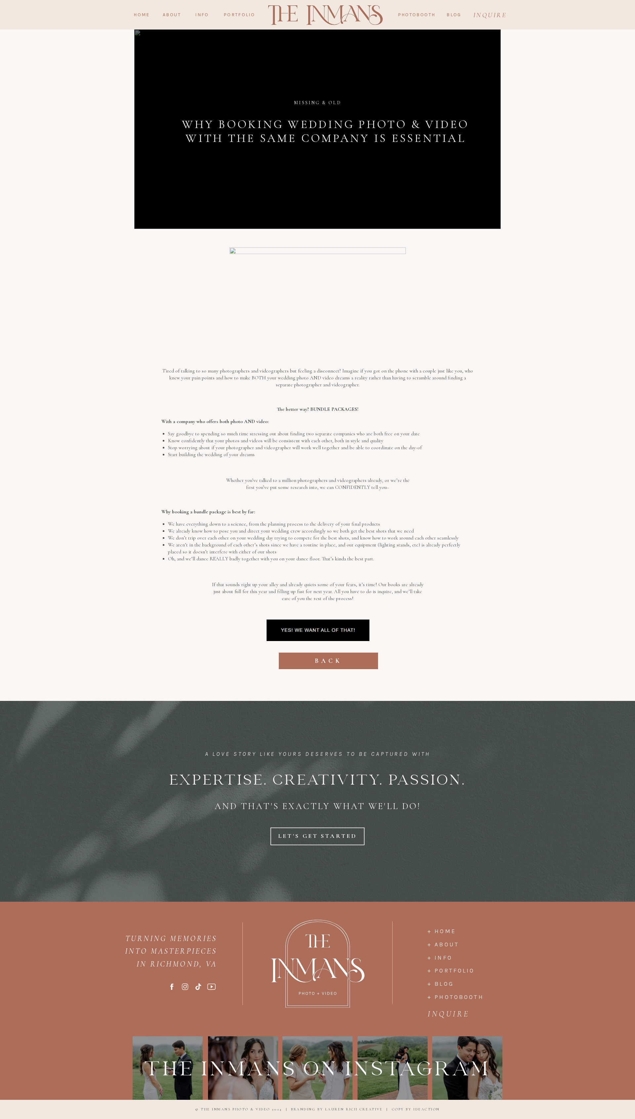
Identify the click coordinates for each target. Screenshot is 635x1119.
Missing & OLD (317, 103)
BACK (328, 661)
